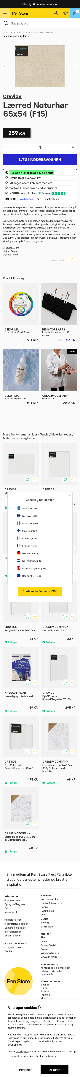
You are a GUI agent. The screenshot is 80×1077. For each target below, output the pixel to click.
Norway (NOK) (30, 515)
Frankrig (45, 994)
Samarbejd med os (15, 927)
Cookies (9, 951)
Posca (44, 948)
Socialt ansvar (12, 935)
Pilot (43, 937)
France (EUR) (29, 545)
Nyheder (45, 922)
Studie (29, 32)
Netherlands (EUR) (32, 560)
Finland (45, 991)
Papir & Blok (47, 910)
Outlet (44, 918)
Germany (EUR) (30, 553)
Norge (44, 987)
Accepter (54, 1069)
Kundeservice (12, 900)
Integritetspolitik (14, 947)
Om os (8, 908)
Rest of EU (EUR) (31, 575)
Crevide (12, 96)
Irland (44, 998)
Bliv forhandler (12, 931)
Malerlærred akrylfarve (16, 36)
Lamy (44, 941)
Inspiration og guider (16, 923)
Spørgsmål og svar (15, 904)
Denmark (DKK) (30, 523)
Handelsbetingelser (15, 943)
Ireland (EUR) (29, 538)
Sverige (45, 984)
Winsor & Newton (50, 952)
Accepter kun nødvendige (43, 1056)
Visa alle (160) (49, 956)
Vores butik (10, 911)
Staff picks (47, 926)
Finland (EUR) (29, 530)
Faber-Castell (49, 945)
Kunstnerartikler (13, 32)
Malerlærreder (45, 32)
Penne (44, 906)
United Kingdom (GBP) (34, 568)
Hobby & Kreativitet (52, 902)
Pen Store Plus (12, 919)
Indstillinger (25, 1069)
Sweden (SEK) (30, 508)
